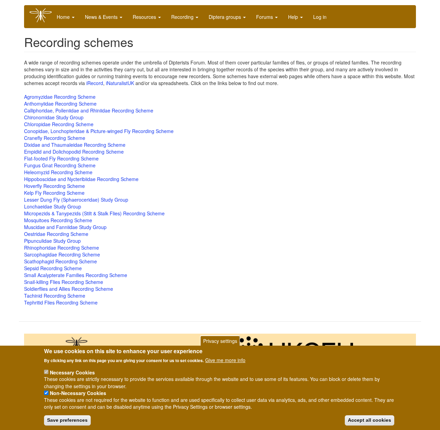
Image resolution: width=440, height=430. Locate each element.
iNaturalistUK (120, 83)
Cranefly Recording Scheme (54, 137)
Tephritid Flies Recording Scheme (61, 302)
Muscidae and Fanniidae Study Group (65, 227)
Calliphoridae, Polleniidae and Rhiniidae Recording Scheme (88, 110)
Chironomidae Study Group (54, 117)
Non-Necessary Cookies (78, 393)
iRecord (94, 83)
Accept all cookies (369, 420)
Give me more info (225, 360)
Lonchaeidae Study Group (52, 206)
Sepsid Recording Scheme (53, 268)
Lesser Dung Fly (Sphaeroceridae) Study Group (76, 199)
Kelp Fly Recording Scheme (54, 192)
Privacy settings (220, 340)
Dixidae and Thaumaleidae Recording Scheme (74, 144)
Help (293, 16)
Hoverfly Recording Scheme (54, 185)
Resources (145, 16)
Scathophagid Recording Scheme (60, 261)
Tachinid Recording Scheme (54, 295)
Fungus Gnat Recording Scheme (60, 165)
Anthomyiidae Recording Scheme (60, 103)
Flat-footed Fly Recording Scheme (61, 158)
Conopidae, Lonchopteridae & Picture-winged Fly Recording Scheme (99, 131)
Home (64, 16)
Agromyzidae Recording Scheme (60, 96)
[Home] (43, 15)
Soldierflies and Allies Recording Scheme (68, 288)
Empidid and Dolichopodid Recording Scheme (74, 151)
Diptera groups (225, 16)
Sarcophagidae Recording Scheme (62, 254)
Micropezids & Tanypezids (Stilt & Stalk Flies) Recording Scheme (94, 213)
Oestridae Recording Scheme (56, 233)
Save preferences (67, 420)
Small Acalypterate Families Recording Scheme (75, 275)
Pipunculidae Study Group (52, 240)
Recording (183, 16)
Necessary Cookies (72, 372)
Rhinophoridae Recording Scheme (61, 247)
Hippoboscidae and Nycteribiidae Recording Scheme (81, 179)
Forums (265, 16)
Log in (320, 16)
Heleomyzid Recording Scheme (58, 172)
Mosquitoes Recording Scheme (58, 220)
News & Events (102, 16)
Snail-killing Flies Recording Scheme (63, 281)
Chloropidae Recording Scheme (59, 124)
